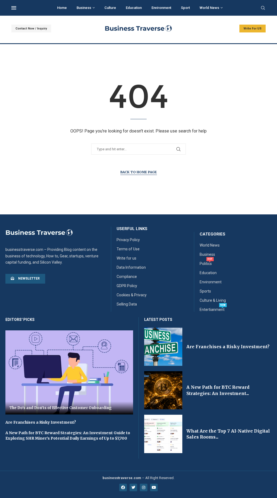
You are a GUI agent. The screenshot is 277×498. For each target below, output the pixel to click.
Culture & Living (213, 300)
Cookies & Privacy (132, 295)
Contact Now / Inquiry (31, 28)
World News (209, 8)
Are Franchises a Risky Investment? (40, 422)
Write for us (126, 258)
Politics (206, 263)
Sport (185, 8)
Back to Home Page (138, 172)
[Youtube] (154, 487)
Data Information (131, 267)
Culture (110, 8)
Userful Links (132, 229)
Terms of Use (128, 249)
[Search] (263, 8)
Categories (212, 234)
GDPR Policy (127, 286)
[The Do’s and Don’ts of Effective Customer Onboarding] (69, 372)
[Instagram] (143, 487)
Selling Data (127, 304)
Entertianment (212, 309)
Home (62, 8)
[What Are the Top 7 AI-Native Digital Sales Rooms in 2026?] (163, 434)
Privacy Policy (128, 240)
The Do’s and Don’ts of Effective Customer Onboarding (60, 408)
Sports (205, 291)
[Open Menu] (13, 7)
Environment (161, 8)
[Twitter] (133, 487)
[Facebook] (123, 487)
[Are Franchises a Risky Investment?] (163, 347)
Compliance (127, 276)
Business (84, 8)
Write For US (252, 28)
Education (134, 8)
